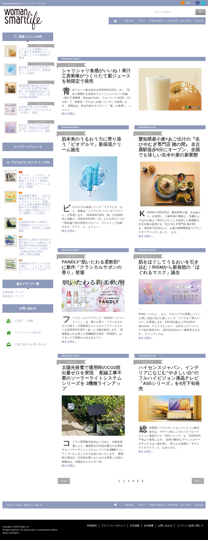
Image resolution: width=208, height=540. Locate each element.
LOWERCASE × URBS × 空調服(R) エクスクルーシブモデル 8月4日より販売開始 (35, 226)
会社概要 (149, 525)
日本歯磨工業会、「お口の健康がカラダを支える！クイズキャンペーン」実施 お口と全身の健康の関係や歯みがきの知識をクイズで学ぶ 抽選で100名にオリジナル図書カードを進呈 (34, 204)
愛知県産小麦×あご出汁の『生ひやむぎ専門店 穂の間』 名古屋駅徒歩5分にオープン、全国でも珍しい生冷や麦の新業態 (34, 91)
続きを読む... (69, 113)
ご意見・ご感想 (24, 320)
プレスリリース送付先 (28, 332)
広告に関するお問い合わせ (30, 344)
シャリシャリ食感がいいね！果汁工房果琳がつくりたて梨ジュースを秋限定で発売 (34, 53)
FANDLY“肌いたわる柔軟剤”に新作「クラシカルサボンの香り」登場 (35, 109)
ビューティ (185, 20)
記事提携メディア (13, 292)
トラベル (128, 20)
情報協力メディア (13, 296)
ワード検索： (147, 12)
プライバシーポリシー (113, 525)
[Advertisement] (132, 41)
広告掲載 (135, 525)
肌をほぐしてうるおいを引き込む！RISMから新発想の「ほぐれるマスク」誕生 (34, 128)
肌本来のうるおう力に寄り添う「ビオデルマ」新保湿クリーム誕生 (34, 70)
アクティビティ (157, 20)
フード (141, 20)
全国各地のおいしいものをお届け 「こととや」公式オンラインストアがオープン (34, 268)
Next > (198, 481)
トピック (199, 20)
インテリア (172, 20)
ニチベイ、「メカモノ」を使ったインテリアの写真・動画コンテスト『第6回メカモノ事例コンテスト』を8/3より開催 (34, 181)
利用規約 (92, 525)
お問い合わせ (165, 525)
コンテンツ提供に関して (190, 525)
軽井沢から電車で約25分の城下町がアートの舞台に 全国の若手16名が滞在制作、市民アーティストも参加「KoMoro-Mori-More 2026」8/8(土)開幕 (35, 247)
